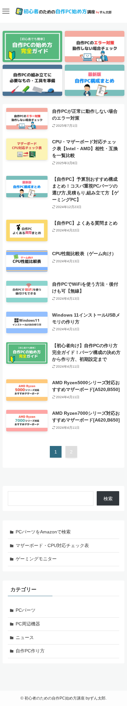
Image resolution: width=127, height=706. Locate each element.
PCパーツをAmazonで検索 (43, 531)
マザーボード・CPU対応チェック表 (52, 545)
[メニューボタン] (5, 11)
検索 (108, 498)
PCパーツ (25, 610)
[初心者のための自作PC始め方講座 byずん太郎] (63, 11)
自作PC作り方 (30, 650)
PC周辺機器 (28, 623)
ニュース (25, 637)
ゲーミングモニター (36, 558)
